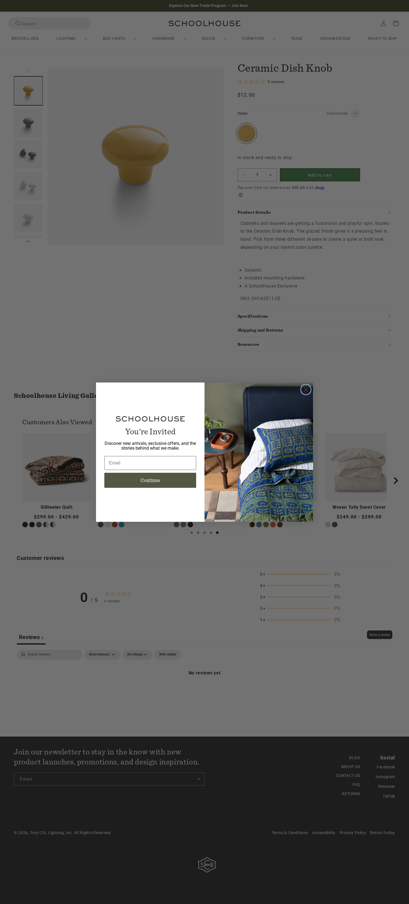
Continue (150, 480)
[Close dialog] (306, 389)
